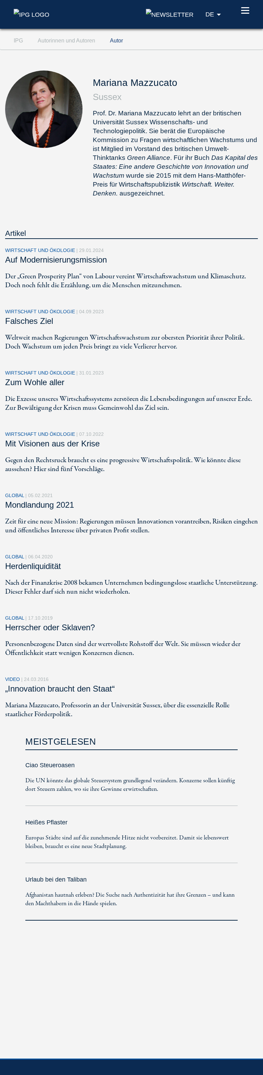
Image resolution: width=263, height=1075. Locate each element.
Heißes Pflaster (46, 822)
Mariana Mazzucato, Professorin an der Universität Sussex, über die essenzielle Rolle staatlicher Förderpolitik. (117, 709)
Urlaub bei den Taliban (56, 879)
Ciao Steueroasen (50, 765)
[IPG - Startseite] (31, 14)
